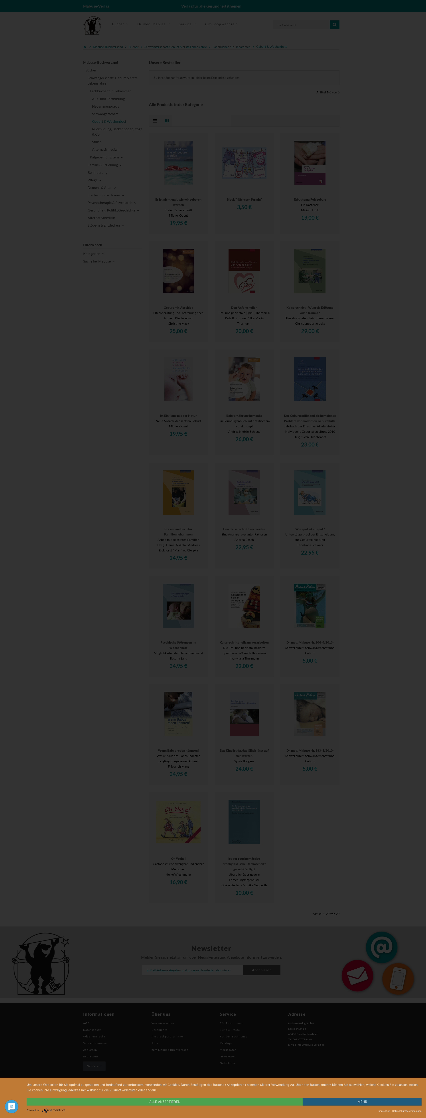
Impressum (384, 1111)
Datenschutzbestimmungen (407, 1111)
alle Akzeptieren (164, 1102)
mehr (362, 1102)
